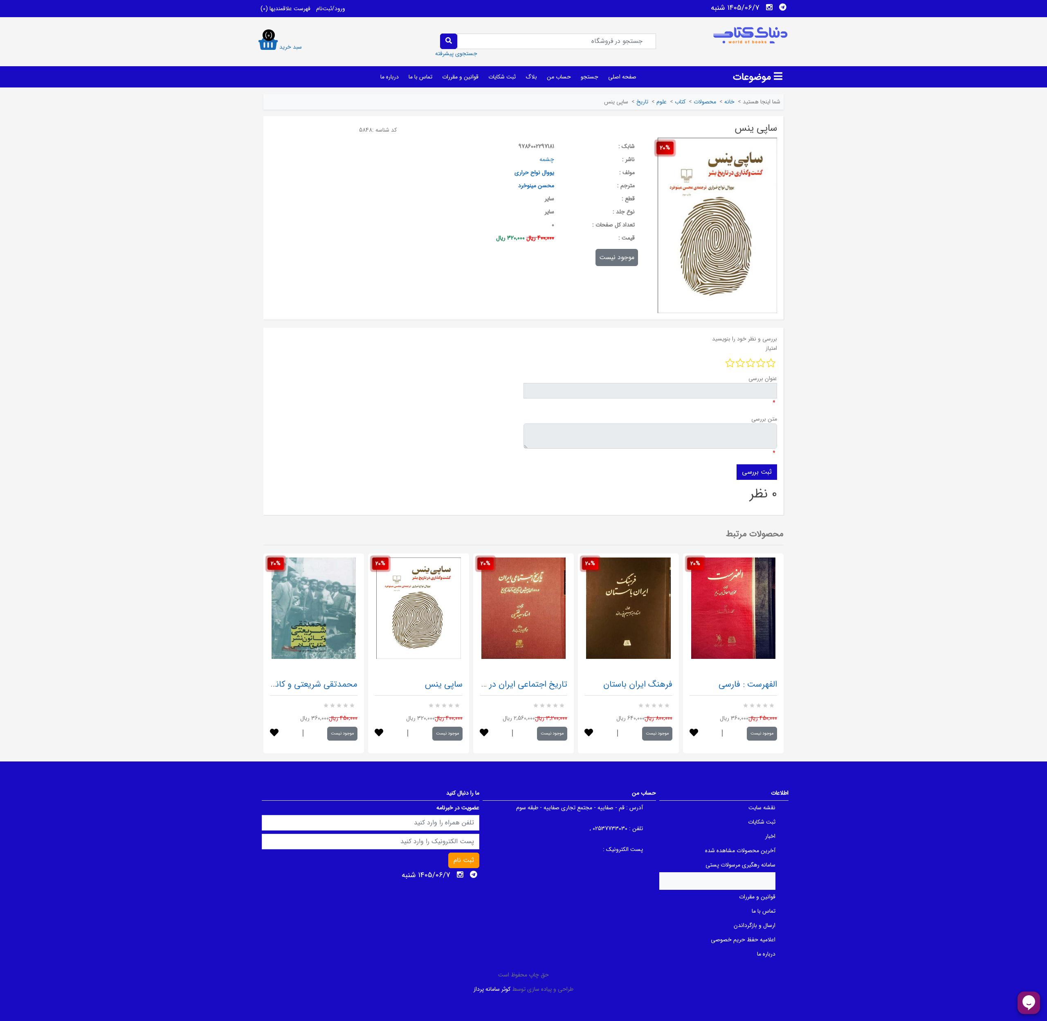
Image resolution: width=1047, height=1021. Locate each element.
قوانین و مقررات (460, 76)
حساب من (559, 76)
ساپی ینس (444, 684)
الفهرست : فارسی (748, 684)
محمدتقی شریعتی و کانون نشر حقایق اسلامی (278, 684)
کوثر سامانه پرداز (492, 989)
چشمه (546, 159)
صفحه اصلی (622, 76)
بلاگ (531, 76)
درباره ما (389, 76)
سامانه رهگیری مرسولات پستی (740, 864)
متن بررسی (764, 418)
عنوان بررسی (762, 378)
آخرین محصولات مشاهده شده (740, 850)
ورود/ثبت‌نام (330, 8)
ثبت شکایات (502, 76)
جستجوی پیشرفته (456, 53)
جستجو (589, 76)
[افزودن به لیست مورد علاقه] (274, 733)
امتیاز (771, 348)
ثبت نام (464, 860)
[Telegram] (782, 7)
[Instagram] (769, 7)
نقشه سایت (761, 807)
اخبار (770, 836)
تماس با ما (420, 76)
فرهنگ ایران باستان (637, 684)
